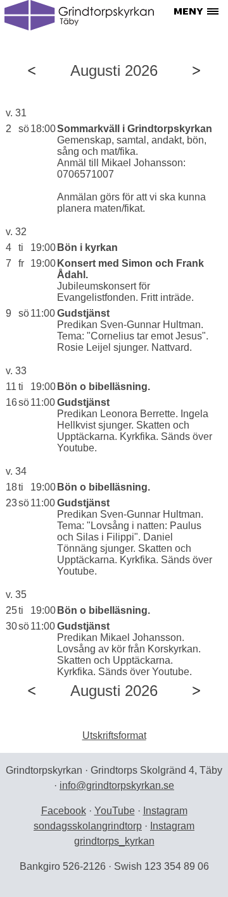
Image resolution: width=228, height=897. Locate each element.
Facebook (63, 810)
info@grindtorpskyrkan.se (117, 785)
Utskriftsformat (114, 735)
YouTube (114, 810)
